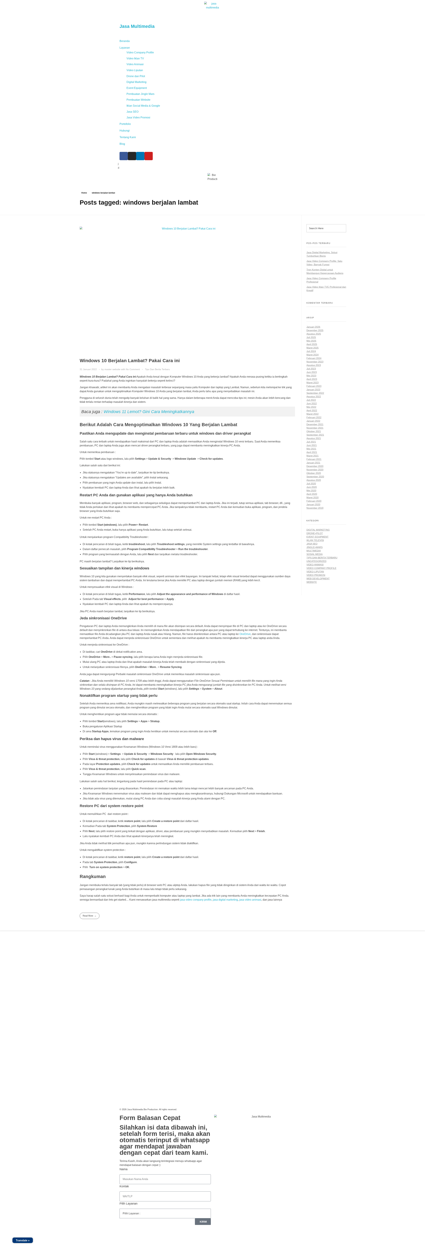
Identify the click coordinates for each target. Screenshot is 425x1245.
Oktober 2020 (313, 473)
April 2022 (311, 410)
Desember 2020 (314, 466)
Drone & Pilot (222, 971)
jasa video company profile (196, 899)
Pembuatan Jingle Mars (140, 94)
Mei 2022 (311, 407)
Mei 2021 (311, 448)
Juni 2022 (311, 403)
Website (311, 582)
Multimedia (313, 550)
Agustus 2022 (313, 396)
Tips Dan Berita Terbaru (157, 369)
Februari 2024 (313, 358)
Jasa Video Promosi (138, 117)
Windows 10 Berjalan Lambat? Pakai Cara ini (130, 360)
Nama (124, 1169)
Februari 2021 (313, 459)
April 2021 (311, 452)
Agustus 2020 (313, 480)
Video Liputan (135, 70)
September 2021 (315, 434)
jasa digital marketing (225, 899)
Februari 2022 (313, 417)
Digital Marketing (136, 82)
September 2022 (315, 393)
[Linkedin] (140, 156)
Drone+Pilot (314, 533)
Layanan (125, 47)
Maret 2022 (312, 414)
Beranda (125, 41)
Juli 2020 (311, 483)
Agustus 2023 (313, 365)
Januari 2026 (313, 327)
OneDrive (245, 634)
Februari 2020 (313, 501)
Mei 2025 (311, 340)
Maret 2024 (312, 354)
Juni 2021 (311, 445)
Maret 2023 (312, 382)
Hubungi (125, 130)
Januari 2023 (313, 389)
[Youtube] (148, 156)
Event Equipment (137, 88)
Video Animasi (135, 64)
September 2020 (315, 476)
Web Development (318, 578)
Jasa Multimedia (137, 26)
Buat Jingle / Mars (224, 958)
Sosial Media (314, 554)
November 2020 (314, 469)
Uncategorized (316, 561)
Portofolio (125, 124)
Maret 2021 (312, 455)
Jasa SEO (132, 111)
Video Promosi (315, 575)
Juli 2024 (311, 351)
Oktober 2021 (313, 431)
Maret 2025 (312, 347)
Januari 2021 (313, 462)
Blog (122, 143)
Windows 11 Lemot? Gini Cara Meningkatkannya (149, 411)
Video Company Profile (140, 52)
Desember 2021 (314, 424)
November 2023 (314, 361)
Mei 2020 (311, 490)
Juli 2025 (311, 337)
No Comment (133, 369)
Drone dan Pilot (136, 76)
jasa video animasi (250, 899)
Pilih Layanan (128, 1203)
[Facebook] (124, 156)
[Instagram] (132, 156)
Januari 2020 (313, 504)
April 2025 (311, 344)
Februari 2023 (313, 386)
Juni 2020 (311, 487)
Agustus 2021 (313, 438)
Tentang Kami (128, 137)
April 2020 (311, 494)
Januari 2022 (313, 421)
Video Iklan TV (135, 58)
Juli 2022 (311, 400)
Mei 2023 (311, 375)
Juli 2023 (311, 368)
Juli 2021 (311, 441)
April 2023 (311, 379)
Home (84, 193)
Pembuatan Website (138, 99)
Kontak (124, 1186)
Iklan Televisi (315, 540)
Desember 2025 (314, 330)
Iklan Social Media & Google (143, 105)
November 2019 (314, 508)
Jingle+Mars (314, 547)
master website (112, 369)
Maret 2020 (312, 497)
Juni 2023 (311, 372)
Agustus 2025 (313, 333)
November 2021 (314, 427)
